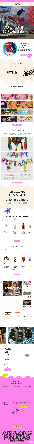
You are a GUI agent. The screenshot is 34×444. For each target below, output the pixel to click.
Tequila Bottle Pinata (14, 232)
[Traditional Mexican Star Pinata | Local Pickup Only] (6, 258)
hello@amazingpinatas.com (6, 408)
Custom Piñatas (26, 424)
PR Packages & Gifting (15, 424)
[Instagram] (29, 406)
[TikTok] (29, 414)
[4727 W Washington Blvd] (17, 359)
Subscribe (24, 406)
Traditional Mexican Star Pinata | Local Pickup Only (6, 265)
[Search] (29, 4)
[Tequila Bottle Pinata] (15, 226)
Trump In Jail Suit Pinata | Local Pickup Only (15, 265)
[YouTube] (29, 410)
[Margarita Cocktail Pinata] (6, 226)
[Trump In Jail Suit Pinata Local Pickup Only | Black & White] (14, 270)
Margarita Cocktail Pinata (6, 232)
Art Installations (4, 424)
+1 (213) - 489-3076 (5, 404)
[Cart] (31, 4)
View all (17, 274)
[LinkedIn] (29, 412)
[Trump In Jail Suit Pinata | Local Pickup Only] (15, 258)
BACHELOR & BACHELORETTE (17, 216)
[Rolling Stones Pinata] (23, 258)
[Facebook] (29, 404)
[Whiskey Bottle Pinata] (23, 226)
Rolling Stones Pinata (23, 264)
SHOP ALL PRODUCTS (16, 182)
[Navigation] (3, 4)
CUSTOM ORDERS (17, 426)
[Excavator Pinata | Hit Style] (31, 268)
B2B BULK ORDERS (27, 35)
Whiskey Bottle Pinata (23, 232)
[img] (8, 314)
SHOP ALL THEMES (16, 124)
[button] (4, 230)
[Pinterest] (29, 408)
